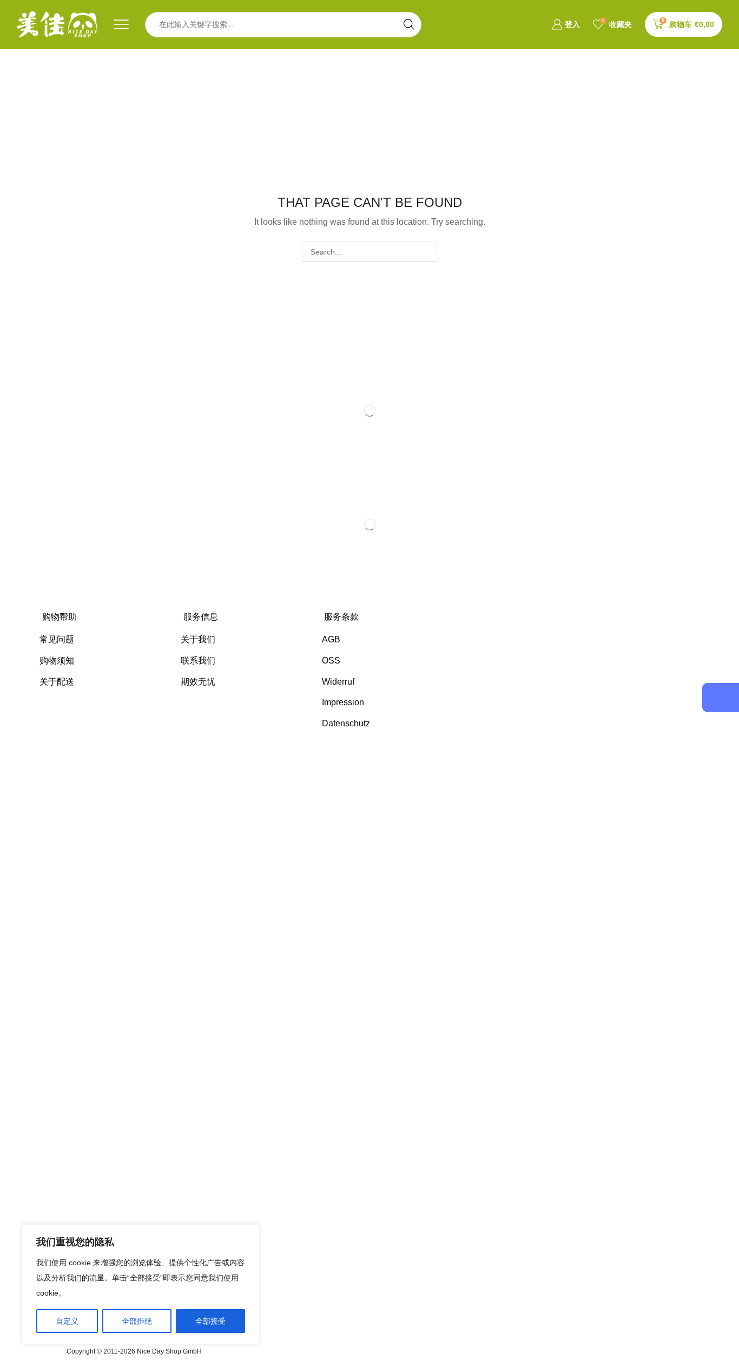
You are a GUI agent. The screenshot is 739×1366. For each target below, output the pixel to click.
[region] (141, 1284)
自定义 (67, 1321)
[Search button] (409, 24)
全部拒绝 (137, 1321)
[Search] (427, 252)
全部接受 (210, 1321)
